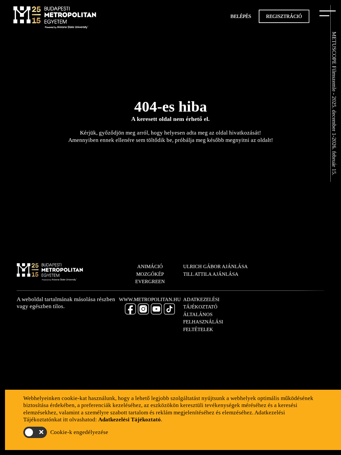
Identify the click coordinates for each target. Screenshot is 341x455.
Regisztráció (284, 16)
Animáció (150, 266)
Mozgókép (150, 274)
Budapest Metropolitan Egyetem (55, 18)
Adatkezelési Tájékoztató (201, 303)
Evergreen (150, 281)
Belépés (240, 16)
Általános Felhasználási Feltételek (203, 322)
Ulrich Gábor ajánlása (215, 266)
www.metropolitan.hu (150, 299)
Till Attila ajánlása (210, 274)
